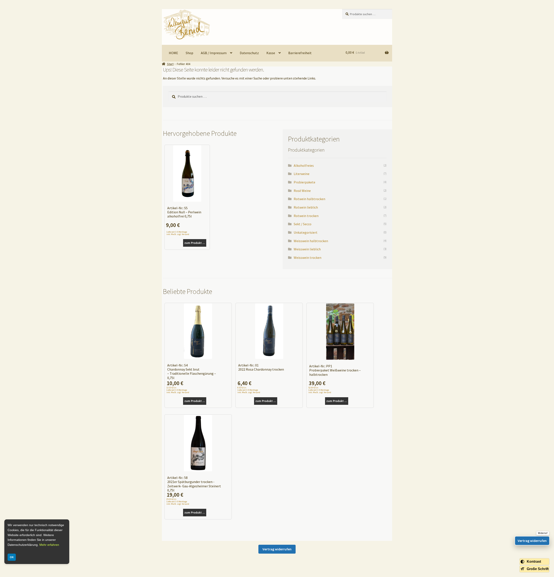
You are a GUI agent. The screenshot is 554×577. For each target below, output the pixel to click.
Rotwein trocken (306, 216)
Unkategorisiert (305, 232)
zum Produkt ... (194, 243)
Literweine (301, 174)
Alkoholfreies (304, 165)
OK (12, 557)
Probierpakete (304, 182)
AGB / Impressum (214, 53)
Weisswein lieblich (307, 249)
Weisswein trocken (307, 257)
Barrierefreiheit (300, 53)
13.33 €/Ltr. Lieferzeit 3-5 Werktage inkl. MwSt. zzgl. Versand (177, 390)
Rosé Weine (302, 190)
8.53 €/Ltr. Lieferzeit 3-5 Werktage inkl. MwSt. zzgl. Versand (248, 390)
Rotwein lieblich (306, 207)
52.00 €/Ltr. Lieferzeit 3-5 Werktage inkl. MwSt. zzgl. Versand (319, 390)
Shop (189, 53)
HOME (173, 53)
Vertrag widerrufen (277, 549)
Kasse (270, 53)
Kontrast (534, 561)
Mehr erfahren (49, 544)
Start (170, 64)
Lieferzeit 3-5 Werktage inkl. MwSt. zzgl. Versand (177, 232)
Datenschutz (249, 53)
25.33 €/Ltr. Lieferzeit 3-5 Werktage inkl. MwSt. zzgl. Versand (177, 501)
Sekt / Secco (302, 224)
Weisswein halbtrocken (311, 241)
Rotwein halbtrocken (309, 199)
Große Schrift (538, 569)
